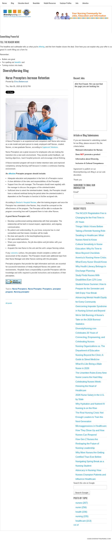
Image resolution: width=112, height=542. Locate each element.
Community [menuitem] (45, 30)
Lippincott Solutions (50, 147)
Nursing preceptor (21, 292)
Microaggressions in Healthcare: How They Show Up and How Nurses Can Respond (91, 430)
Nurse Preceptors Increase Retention (27, 77)
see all (76, 525)
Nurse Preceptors (19, 289)
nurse (81, 507)
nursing (82, 516)
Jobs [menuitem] (77, 3)
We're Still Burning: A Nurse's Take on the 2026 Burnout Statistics (90, 319)
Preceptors (47, 289)
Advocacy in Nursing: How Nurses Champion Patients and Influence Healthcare (91, 474)
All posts (9, 303)
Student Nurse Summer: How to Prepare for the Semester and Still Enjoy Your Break (91, 288)
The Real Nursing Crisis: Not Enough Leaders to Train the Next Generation (89, 417)
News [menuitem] (38, 30)
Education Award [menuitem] (23, 3)
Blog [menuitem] (12, 3)
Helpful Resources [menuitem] (50, 3)
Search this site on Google (84, 483)
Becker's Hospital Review (26, 202)
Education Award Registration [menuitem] (77, 30)
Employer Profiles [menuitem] (65, 3)
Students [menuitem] (13, 30)
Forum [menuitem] (54, 30)
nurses (82, 503)
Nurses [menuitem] (4, 3)
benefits (18, 62)
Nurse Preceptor (35, 289)
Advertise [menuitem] (85, 3)
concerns (14, 253)
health (81, 512)
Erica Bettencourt (21, 82)
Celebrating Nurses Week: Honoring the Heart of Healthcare (88, 386)
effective (11, 174)
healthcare (83, 521)
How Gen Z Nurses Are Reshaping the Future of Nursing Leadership (87, 443)
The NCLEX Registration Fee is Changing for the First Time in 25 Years (91, 217)
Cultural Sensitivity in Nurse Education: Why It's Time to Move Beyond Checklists (89, 248)
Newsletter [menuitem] (36, 3)
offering (41, 47)
